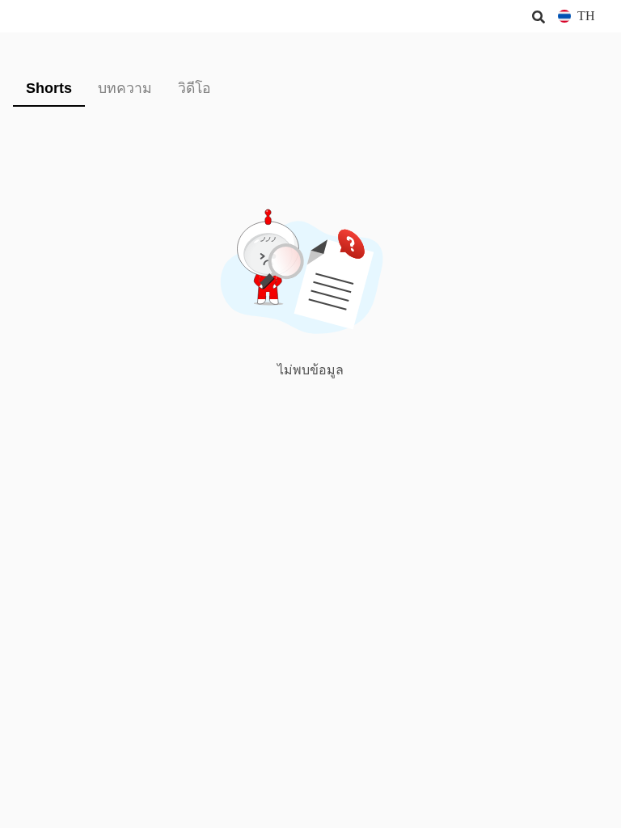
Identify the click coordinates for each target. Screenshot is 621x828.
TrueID (45, 16)
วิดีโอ (194, 88)
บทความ (125, 88)
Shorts (49, 88)
